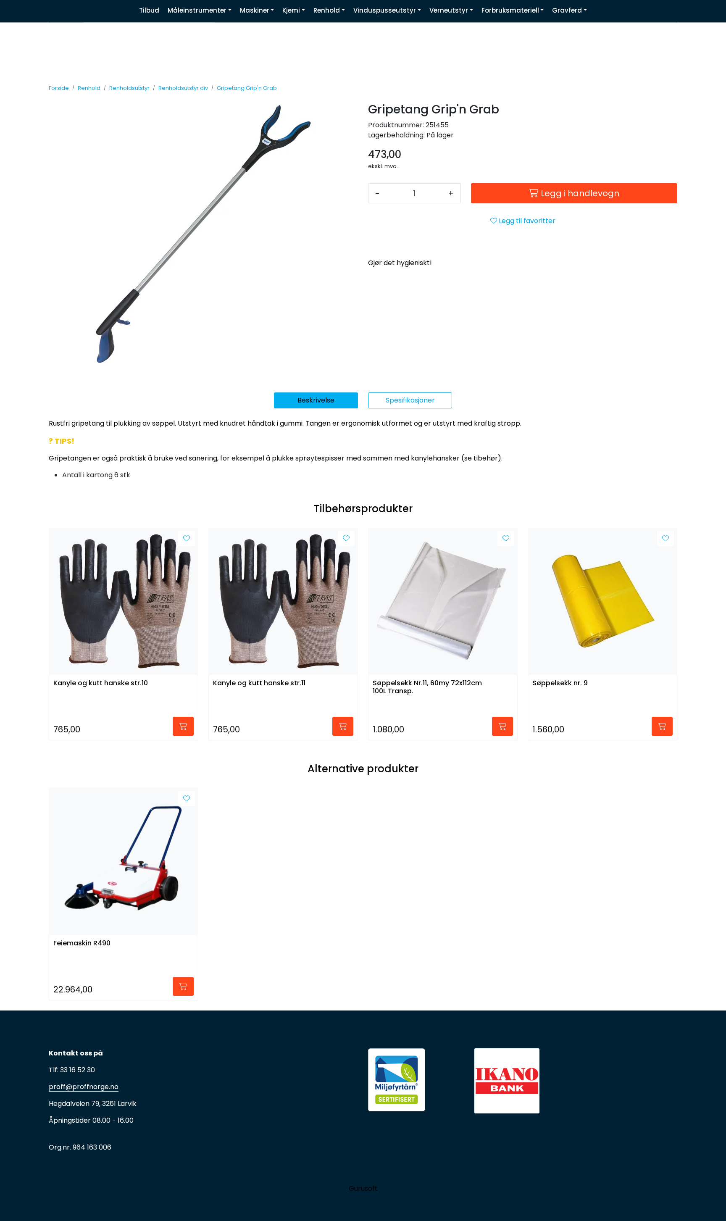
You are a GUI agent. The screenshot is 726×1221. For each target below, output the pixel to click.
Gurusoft (363, 1188)
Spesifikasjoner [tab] (410, 400)
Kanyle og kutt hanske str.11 (259, 683)
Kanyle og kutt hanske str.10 (100, 683)
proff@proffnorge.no (83, 1087)
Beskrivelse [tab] (315, 400)
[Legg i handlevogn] (183, 726)
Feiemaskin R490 (81, 943)
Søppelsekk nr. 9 (560, 683)
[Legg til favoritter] (186, 538)
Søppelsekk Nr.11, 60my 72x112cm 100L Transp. (427, 687)
